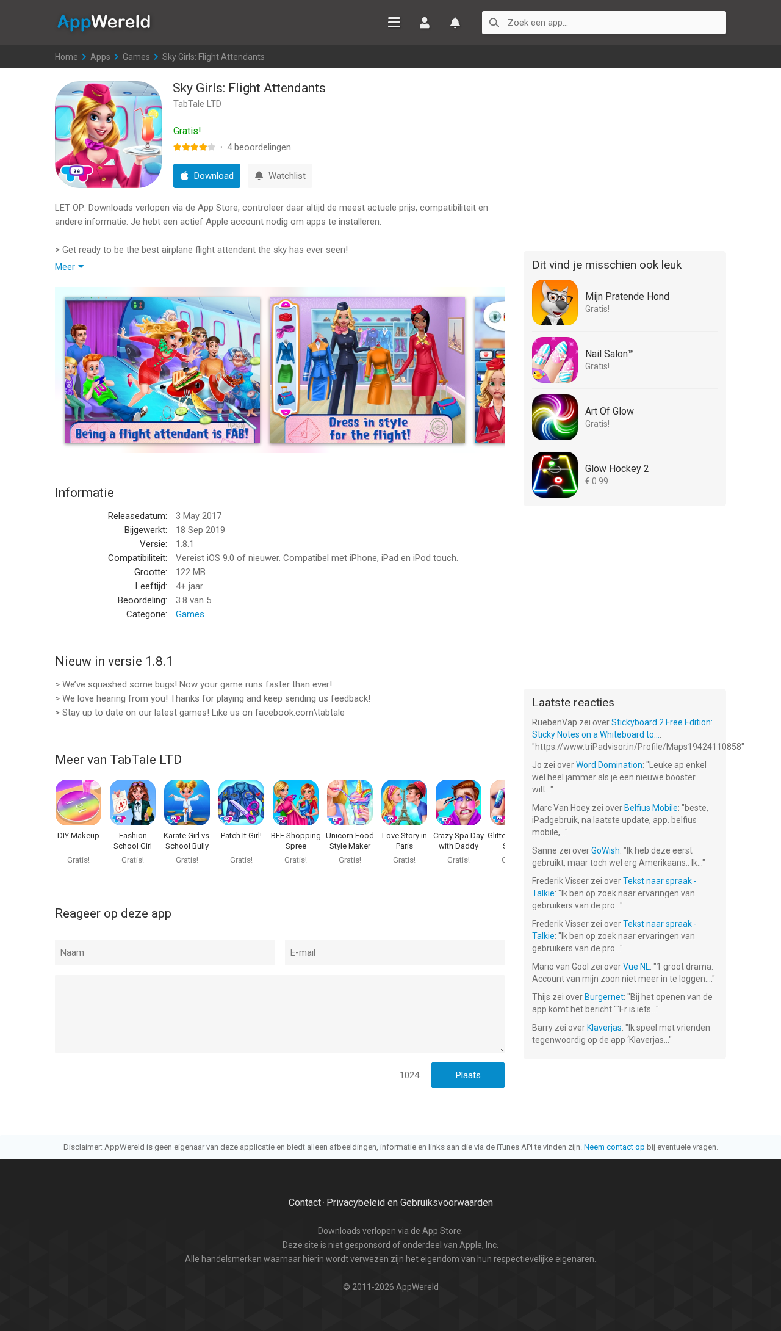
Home (66, 57)
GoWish (605, 850)
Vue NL (636, 966)
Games (136, 57)
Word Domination (609, 765)
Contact (305, 1202)
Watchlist (455, 22)
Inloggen (424, 22)
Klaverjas (604, 1027)
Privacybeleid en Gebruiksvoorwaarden (409, 1202)
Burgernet (604, 997)
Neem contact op (614, 1146)
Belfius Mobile (651, 808)
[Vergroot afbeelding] (162, 370)
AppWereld (104, 22)
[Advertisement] (624, 157)
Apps (100, 57)
